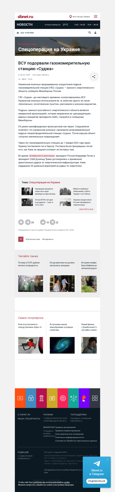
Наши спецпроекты (29, 418)
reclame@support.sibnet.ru (55, 420)
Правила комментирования (67, 430)
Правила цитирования (65, 427)
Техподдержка (78, 414)
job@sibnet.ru (49, 436)
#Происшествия (33, 239)
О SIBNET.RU (24, 414)
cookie (67, 482)
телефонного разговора (41, 155)
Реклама (48, 414)
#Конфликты (47, 239)
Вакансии (49, 427)
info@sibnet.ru (24, 458)
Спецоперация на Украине (44, 182)
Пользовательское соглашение (69, 434)
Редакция (23, 452)
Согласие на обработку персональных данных (76, 440)
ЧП (21, 239)
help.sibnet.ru (76, 420)
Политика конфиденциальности (69, 437)
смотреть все (86, 209)
